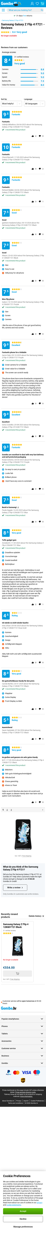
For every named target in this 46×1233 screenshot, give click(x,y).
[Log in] (32, 4)
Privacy (18, 1101)
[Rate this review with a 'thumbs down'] (40, 136)
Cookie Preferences (37, 1101)
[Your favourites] (37, 4)
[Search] (42, 10)
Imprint (26, 1101)
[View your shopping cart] (42, 4)
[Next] (42, 810)
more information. (26, 1096)
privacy (39, 1203)
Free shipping (26, 856)
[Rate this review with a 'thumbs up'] (33, 136)
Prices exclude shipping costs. (25, 1092)
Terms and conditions (15, 1103)
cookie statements (14, 1205)
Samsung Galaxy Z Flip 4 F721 (12, 20)
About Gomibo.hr (8, 1101)
